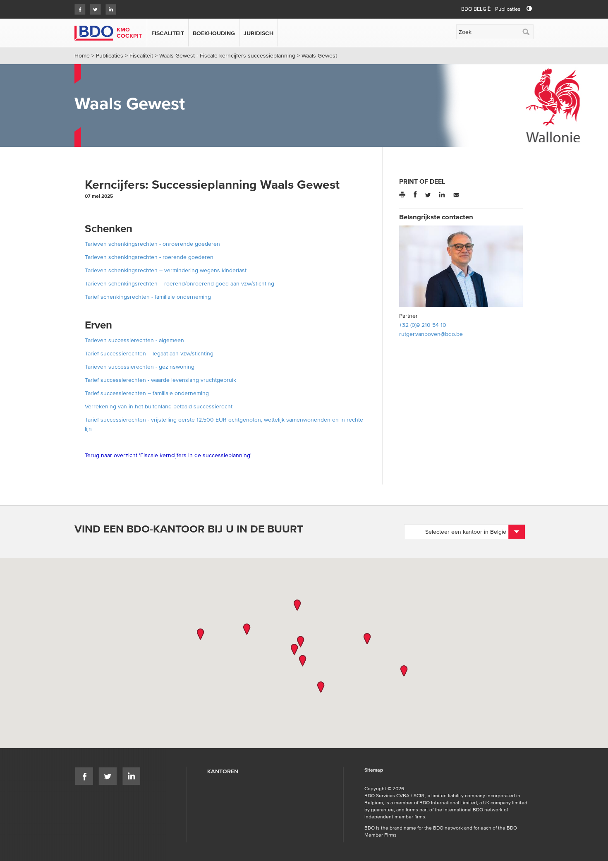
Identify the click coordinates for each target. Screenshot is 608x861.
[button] (297, 605)
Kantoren (222, 771)
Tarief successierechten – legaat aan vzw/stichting (149, 353)
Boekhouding (214, 33)
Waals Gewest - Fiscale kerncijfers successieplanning (227, 55)
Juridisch (258, 33)
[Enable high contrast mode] (529, 9)
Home (82, 55)
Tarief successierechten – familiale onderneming (147, 393)
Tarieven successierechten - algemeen (134, 340)
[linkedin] (108, 7)
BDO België (476, 9)
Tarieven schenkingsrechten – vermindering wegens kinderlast (166, 270)
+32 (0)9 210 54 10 (422, 325)
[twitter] (93, 7)
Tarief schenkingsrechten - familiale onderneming (149, 297)
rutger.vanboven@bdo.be (431, 334)
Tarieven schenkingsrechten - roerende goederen (149, 257)
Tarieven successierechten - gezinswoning (139, 366)
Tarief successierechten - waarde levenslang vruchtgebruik (160, 380)
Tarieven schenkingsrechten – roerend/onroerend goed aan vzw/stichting (179, 283)
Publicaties (507, 9)
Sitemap (373, 770)
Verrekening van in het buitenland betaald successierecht (158, 406)
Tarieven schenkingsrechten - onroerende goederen (152, 244)
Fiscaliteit (167, 33)
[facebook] (78, 7)
